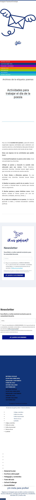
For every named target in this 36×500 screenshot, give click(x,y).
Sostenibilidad (10, 387)
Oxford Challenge (11, 385)
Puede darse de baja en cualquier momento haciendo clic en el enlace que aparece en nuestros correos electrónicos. (16, 331)
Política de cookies (18, 414)
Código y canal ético (18, 412)
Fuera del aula (10, 382)
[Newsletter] (18, 39)
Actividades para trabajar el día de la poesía (18, 93)
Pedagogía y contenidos (13, 380)
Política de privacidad (13, 328)
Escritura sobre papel (13, 378)
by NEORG (16, 421)
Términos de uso (17, 418)
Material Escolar (11, 376)
